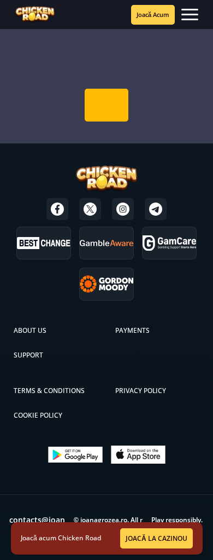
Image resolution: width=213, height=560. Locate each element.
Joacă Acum (153, 14)
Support (28, 355)
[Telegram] (156, 209)
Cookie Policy (38, 415)
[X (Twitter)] (90, 209)
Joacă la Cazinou (156, 538)
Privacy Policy (140, 390)
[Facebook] (57, 209)
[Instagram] (123, 209)
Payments (132, 330)
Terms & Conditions (49, 390)
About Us (30, 330)
